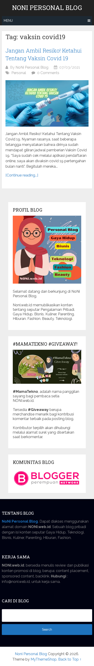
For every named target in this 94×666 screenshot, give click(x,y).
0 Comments (48, 73)
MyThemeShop (44, 659)
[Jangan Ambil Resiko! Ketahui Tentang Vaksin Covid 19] (47, 103)
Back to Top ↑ (69, 659)
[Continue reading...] (21, 175)
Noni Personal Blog (47, 8)
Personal (18, 73)
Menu (8, 20)
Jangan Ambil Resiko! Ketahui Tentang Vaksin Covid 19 (43, 54)
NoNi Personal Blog (32, 67)
